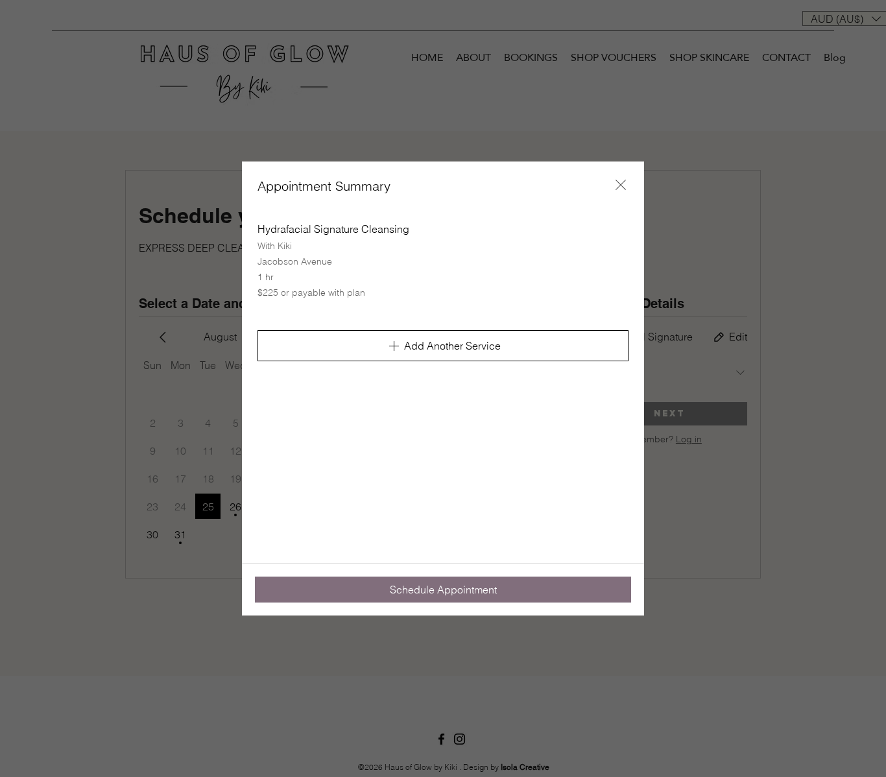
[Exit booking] (621, 185)
